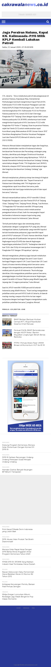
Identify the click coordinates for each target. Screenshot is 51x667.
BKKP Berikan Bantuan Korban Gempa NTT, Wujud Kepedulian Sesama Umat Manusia (27, 321)
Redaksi (26, 608)
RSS (33, 608)
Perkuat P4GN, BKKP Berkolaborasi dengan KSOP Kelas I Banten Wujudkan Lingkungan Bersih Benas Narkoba (29, 333)
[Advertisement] (25, 500)
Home (18, 608)
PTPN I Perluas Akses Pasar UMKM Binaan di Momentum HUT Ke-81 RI (29, 344)
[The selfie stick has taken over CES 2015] (7, 322)
